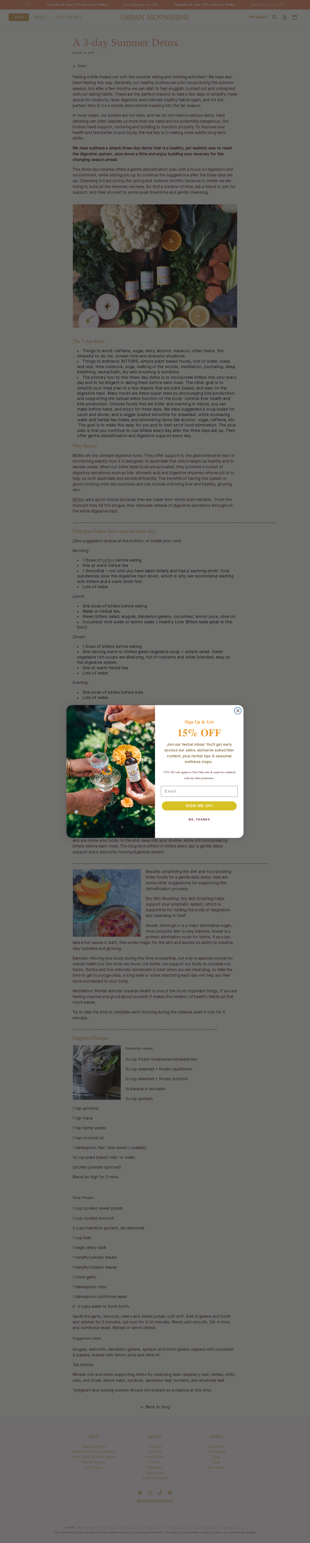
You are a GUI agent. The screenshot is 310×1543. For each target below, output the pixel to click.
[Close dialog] (237, 710)
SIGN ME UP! (199, 806)
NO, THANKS (199, 819)
